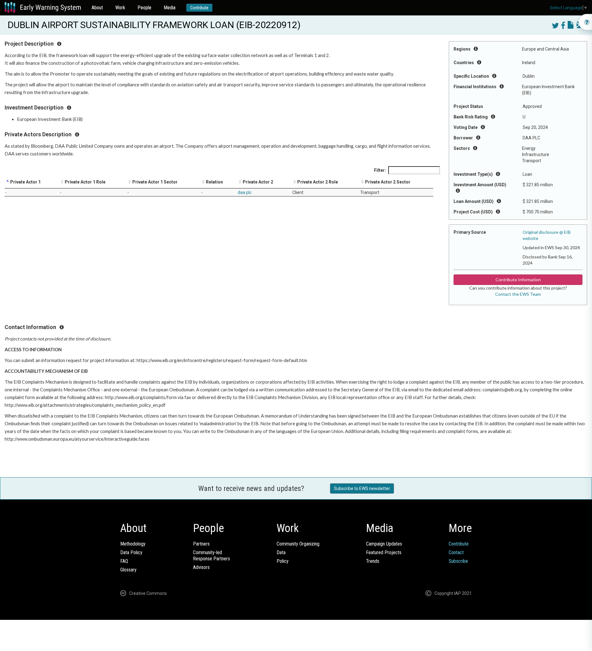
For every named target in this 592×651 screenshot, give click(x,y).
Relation (214, 181)
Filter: (380, 170)
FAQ (124, 561)
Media (169, 7)
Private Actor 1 (25, 181)
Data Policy (131, 552)
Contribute (199, 7)
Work (120, 7)
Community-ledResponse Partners (211, 556)
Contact (456, 552)
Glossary (128, 570)
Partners (201, 544)
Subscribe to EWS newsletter (362, 488)
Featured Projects (383, 552)
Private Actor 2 (258, 181)
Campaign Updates (384, 544)
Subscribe (458, 561)
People (144, 7)
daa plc (245, 192)
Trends (372, 561)
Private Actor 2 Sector (387, 181)
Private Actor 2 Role (317, 181)
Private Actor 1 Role (85, 181)
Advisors (201, 567)
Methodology (133, 544)
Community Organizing (298, 544)
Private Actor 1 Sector (155, 181)
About (97, 7)
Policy (283, 561)
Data (281, 552)
